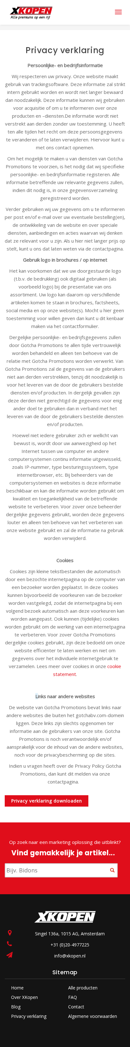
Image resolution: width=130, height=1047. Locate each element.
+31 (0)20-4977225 (69, 945)
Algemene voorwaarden (92, 1016)
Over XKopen (24, 997)
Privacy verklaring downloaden (46, 801)
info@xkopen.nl (70, 956)
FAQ (72, 997)
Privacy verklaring (28, 1016)
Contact (76, 1007)
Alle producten (83, 988)
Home (17, 988)
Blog (16, 1007)
